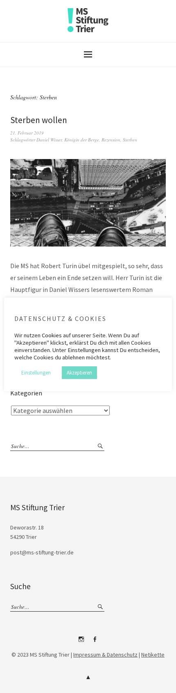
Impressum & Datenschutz (105, 654)
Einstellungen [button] (36, 372)
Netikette (153, 654)
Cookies (52, 335)
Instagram (81, 642)
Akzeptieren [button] (79, 372)
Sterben (130, 140)
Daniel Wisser (49, 140)
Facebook (95, 642)
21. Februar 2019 (27, 133)
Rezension (111, 140)
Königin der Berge (81, 140)
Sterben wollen (38, 120)
